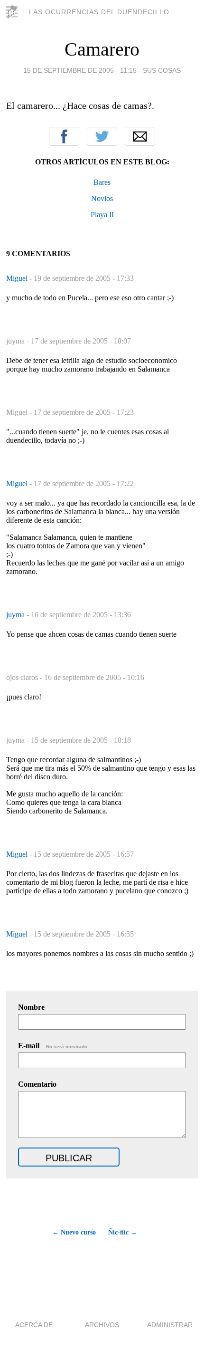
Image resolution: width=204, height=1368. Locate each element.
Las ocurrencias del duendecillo (99, 12)
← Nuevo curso (73, 1232)
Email (140, 136)
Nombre (31, 1007)
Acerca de (34, 1325)
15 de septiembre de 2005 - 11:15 (80, 70)
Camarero (102, 49)
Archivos (102, 1325)
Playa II (102, 214)
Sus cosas (162, 70)
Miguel (17, 278)
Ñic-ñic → (122, 1232)
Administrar (170, 1325)
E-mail (53, 1046)
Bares (102, 182)
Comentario (37, 1084)
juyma (16, 615)
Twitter (102, 136)
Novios (102, 198)
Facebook (64, 136)
